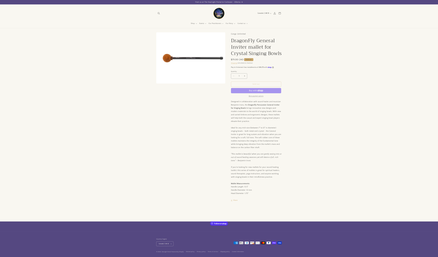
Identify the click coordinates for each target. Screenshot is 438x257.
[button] (158, 13)
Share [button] (235, 200)
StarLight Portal (166, 251)
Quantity (234, 71)
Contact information (238, 251)
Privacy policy (201, 251)
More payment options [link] (256, 96)
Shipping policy (225, 251)
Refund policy (190, 251)
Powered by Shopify (177, 251)
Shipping (234, 63)
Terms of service (213, 251)
